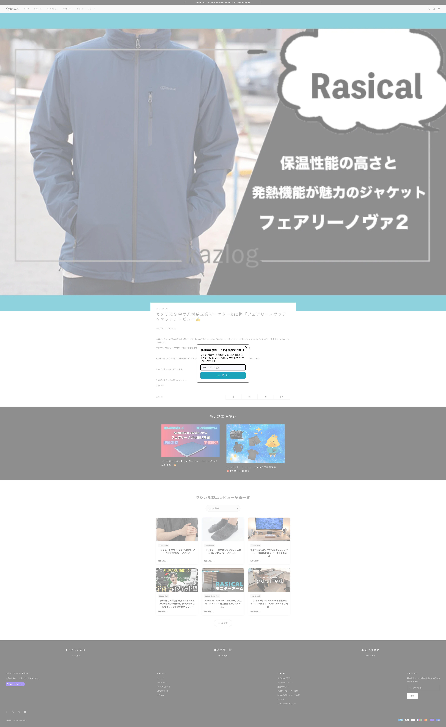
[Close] (246, 347)
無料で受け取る (223, 375)
